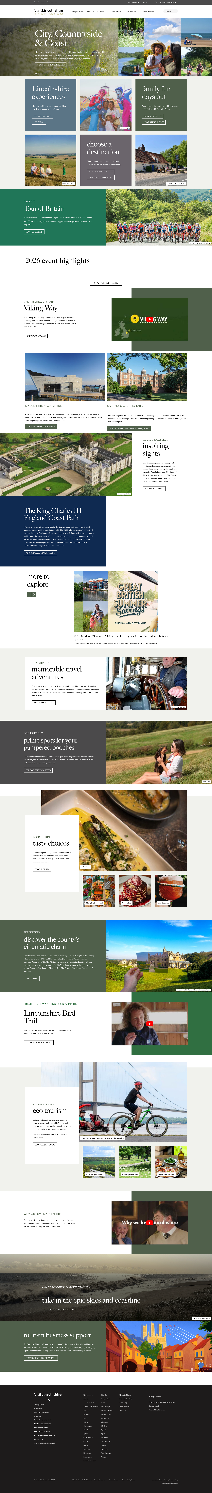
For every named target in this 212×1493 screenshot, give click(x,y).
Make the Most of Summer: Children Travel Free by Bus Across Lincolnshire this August (121, 636)
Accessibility (136, 2)
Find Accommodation (42, 1424)
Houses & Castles (154, 488)
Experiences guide (44, 703)
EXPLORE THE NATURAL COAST (59, 1309)
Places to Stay (132, 12)
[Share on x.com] (49, 72)
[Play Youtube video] (150, 319)
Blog (129, 2)
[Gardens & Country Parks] (147, 377)
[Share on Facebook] (42, 72)
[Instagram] (153, 2)
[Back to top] (205, 1378)
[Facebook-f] (150, 2)
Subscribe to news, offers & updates (45, 2)
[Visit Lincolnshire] (48, 11)
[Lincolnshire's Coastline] (65, 377)
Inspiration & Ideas (41, 1428)
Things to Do (39, 1404)
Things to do (76, 12)
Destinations (147, 12)
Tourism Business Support (167, 2)
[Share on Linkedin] (46, 72)
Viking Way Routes (36, 336)
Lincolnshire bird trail (39, 1042)
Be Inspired (101, 12)
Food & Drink (116, 12)
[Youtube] (44, 1399)
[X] (156, 2)
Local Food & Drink (42, 1431)
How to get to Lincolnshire (44, 1435)
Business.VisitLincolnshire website (41, 1344)
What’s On (90, 12)
